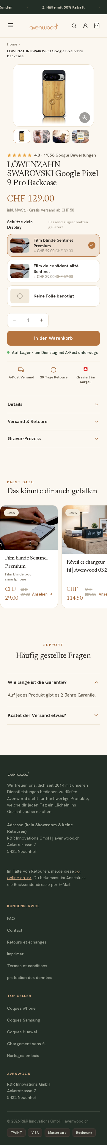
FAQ (11, 918)
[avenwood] (44, 25)
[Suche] (74, 26)
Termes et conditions (27, 965)
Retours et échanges (27, 942)
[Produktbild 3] (61, 136)
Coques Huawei (22, 1032)
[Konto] (85, 26)
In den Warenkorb (53, 338)
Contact (14, 930)
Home (12, 44)
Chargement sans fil (26, 1043)
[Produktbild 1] (21, 136)
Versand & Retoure (28, 422)
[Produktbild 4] (80, 136)
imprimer (15, 954)
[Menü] (10, 25)
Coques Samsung (23, 1020)
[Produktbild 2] (41, 136)
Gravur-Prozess (24, 439)
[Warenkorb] (97, 25)
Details (15, 404)
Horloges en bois (23, 1055)
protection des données (29, 977)
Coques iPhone (21, 1008)
